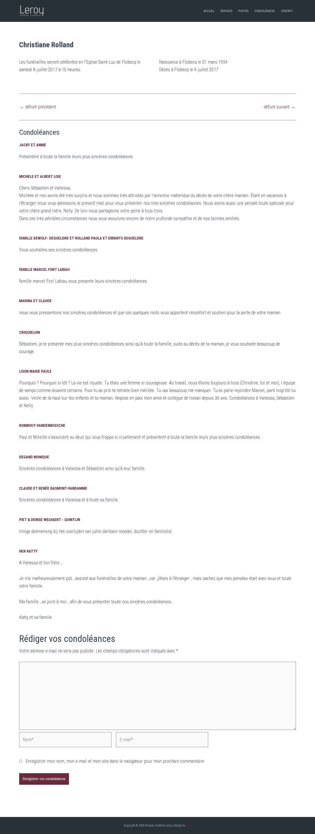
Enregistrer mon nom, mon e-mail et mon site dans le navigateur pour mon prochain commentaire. (115, 761)
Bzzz (189, 825)
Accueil (209, 11)
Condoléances (264, 11)
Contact (287, 11)
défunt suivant (279, 107)
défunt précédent (38, 107)
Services (226, 11)
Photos (243, 11)
